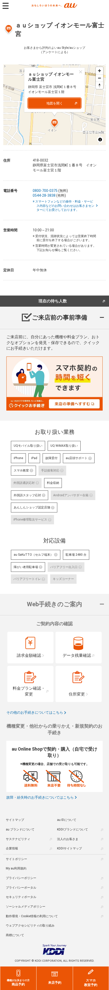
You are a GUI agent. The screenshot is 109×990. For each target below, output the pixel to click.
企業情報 (12, 848)
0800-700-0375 (45, 191)
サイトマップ (15, 820)
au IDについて (66, 820)
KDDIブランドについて (72, 829)
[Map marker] (54, 123)
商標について (15, 935)
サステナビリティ (18, 839)
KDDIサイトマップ (69, 848)
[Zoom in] (99, 70)
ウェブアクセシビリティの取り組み (30, 925)
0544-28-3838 (44, 195)
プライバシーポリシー (21, 878)
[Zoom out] (99, 78)
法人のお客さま (67, 839)
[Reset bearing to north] (99, 85)
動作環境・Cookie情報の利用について (32, 916)
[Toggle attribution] (100, 140)
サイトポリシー (16, 859)
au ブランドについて (20, 829)
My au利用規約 (16, 868)
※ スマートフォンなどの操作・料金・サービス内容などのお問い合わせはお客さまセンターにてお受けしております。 (65, 206)
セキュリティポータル (21, 897)
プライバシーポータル (21, 887)
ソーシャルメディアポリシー (25, 906)
